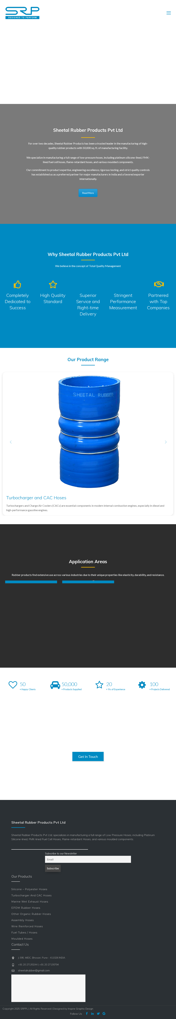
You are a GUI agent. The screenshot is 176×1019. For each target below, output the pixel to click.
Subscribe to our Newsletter (61, 853)
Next (165, 442)
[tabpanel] (31, 582)
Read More (88, 192)
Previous (10, 442)
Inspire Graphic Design (80, 1008)
